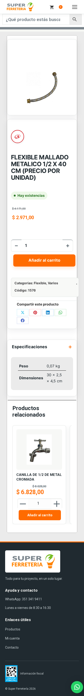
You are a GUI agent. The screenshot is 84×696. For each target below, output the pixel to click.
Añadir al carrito (44, 260)
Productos (12, 629)
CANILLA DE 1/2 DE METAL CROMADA (39, 477)
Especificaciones (29, 346)
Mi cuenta (12, 638)
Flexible (40, 283)
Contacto (12, 647)
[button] (77, 687)
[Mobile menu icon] (74, 7)
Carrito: (60, 7)
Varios (53, 283)
